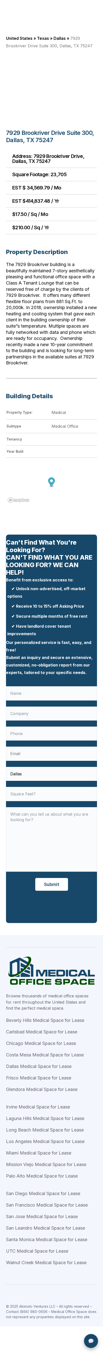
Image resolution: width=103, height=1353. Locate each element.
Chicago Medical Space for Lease (41, 1043)
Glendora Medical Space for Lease (42, 1089)
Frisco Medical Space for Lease (38, 1077)
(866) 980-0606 (34, 1311)
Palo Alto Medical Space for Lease (42, 1176)
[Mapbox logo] (19, 500)
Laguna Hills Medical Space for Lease (45, 1118)
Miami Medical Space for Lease (38, 1153)
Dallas (60, 38)
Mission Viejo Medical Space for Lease (46, 1164)
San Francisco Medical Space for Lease (47, 1205)
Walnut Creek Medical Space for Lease (46, 1262)
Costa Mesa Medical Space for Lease (45, 1054)
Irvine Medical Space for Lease (38, 1106)
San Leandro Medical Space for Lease (45, 1228)
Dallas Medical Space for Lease (39, 1066)
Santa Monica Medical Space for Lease (46, 1239)
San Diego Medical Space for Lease (43, 1193)
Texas (43, 38)
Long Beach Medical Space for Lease (45, 1130)
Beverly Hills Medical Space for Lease (45, 1020)
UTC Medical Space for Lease (37, 1251)
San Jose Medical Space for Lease (42, 1216)
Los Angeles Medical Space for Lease (45, 1141)
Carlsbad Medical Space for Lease (41, 1031)
